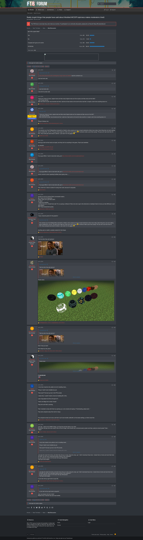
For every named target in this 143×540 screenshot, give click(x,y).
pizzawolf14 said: (43, 168)
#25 (114, 128)
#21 (114, 70)
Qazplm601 (30, 19)
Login (89, 522)
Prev (30, 66)
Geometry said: (42, 220)
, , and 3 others (50, 232)
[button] (45, 9)
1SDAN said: (42, 439)
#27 (114, 153)
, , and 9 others (52, 322)
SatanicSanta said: (43, 72)
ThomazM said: (42, 264)
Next (46, 66)
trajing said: (42, 469)
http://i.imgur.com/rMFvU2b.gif (45, 147)
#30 (114, 194)
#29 (114, 179)
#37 (114, 424)
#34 (114, 327)
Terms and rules (95, 534)
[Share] (112, 70)
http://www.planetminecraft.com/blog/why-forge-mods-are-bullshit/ (55, 75)
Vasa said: (41, 111)
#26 (114, 140)
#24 (114, 108)
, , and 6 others (49, 103)
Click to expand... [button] (77, 277)
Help (108, 534)
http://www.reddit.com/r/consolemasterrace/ (73, 156)
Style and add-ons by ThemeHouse (64, 538)
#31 (114, 213)
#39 (114, 466)
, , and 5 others (49, 419)
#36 (114, 385)
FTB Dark (32, 534)
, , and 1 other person (50, 350)
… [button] (40, 66)
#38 (114, 436)
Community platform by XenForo (41, 538)
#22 (114, 83)
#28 (114, 166)
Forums (59, 525)
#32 (114, 237)
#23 (114, 96)
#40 (114, 485)
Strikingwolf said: (43, 86)
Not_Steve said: (43, 358)
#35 (114, 355)
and (43, 135)
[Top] (113, 534)
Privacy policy (103, 534)
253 (43, 66)
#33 (114, 261)
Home (58, 522)
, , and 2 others (51, 123)
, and (46, 209)
